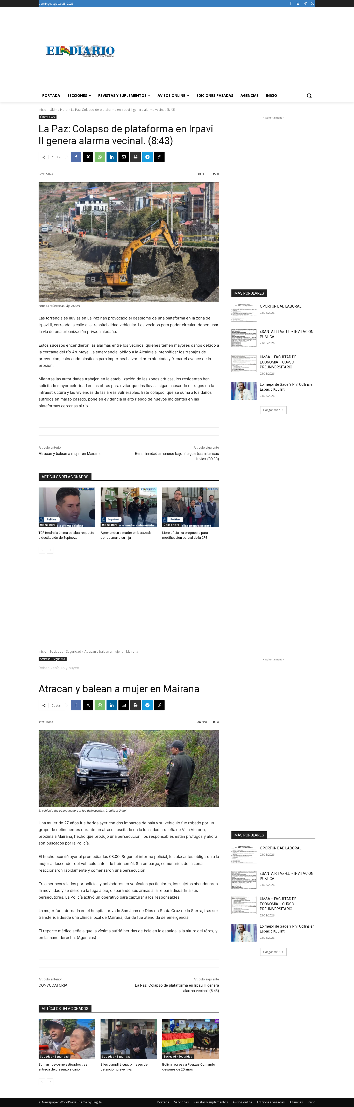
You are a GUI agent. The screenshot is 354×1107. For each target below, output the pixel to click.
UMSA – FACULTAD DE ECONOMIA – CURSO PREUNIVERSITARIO (278, 362)
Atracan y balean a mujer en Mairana (70, 453)
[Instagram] (298, 4)
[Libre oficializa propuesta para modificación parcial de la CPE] (190, 507)
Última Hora (59, 109)
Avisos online (242, 1102)
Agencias (296, 1102)
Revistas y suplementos (211, 1102)
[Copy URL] (159, 157)
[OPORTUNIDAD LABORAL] (244, 313)
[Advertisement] (218, 50)
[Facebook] (291, 4)
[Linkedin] (112, 157)
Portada (163, 1102)
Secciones (181, 1102)
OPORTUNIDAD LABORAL (280, 306)
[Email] (123, 157)
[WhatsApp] (100, 157)
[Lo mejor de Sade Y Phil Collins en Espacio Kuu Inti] (244, 391)
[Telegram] (147, 157)
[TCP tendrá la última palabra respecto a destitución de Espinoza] (67, 507)
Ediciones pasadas (271, 1102)
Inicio (42, 109)
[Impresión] (135, 157)
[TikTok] (305, 4)
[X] (312, 4)
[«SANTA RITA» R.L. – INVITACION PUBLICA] (244, 338)
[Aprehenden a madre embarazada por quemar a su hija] (129, 507)
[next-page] (50, 550)
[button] (309, 95)
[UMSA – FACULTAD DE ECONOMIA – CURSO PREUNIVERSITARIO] (244, 363)
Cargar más (271, 410)
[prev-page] (42, 550)
